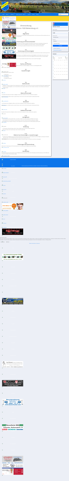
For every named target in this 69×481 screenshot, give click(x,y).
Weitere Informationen (32, 243)
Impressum (38, 243)
